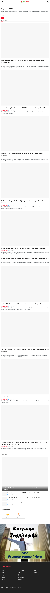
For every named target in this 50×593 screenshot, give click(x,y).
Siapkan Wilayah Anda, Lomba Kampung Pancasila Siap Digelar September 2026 (25, 248)
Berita (3, 572)
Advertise (6, 587)
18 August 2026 (11, 250)
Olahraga (20, 575)
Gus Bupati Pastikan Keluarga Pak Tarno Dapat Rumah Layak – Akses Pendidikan (24, 497)
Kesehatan (20, 568)
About (2, 587)
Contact (19, 587)
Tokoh (35, 575)
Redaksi (35, 572)
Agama (3, 568)
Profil (35, 570)
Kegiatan (3, 579)
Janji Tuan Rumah (6, 397)
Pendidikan (20, 579)
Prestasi (35, 568)
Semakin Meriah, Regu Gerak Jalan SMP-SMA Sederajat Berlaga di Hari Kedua (24, 108)
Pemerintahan (21, 577)
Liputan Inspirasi (4, 110)
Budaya (3, 574)
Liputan (19, 574)
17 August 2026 (11, 306)
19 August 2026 (11, 110)
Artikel (3, 570)
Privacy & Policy (13, 587)
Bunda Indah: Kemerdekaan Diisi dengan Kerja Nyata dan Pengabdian (21, 304)
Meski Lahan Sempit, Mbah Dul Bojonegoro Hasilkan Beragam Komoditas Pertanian (24, 502)
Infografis (4, 577)
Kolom (19, 572)
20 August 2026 (5, 489)
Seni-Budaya (36, 574)
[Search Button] (2, 18)
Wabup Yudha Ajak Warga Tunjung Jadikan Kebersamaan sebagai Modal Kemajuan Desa (20, 487)
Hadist (3, 575)
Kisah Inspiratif (21, 570)
